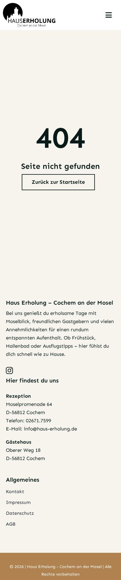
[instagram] (9, 370)
